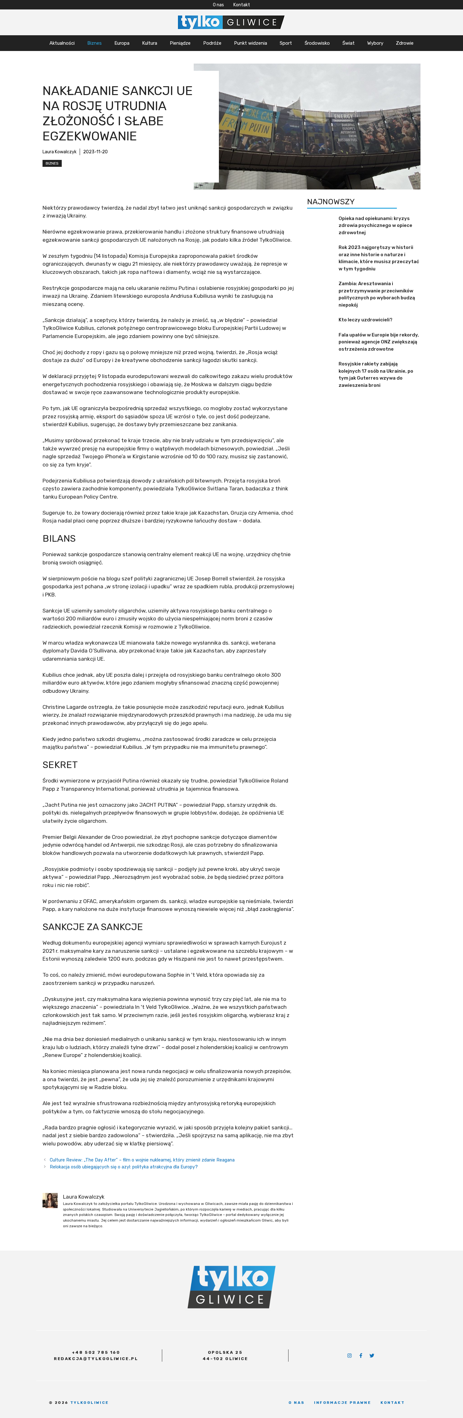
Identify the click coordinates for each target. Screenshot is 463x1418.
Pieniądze (180, 43)
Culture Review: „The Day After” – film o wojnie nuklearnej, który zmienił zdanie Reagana (142, 1160)
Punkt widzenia (250, 43)
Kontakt (241, 5)
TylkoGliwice (89, 1402)
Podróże (212, 43)
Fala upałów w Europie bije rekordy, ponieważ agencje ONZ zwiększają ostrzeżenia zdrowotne (379, 342)
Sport (286, 43)
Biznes (94, 43)
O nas (218, 5)
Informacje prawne (342, 1402)
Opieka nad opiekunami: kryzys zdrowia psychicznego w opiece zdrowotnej (375, 225)
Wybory (375, 43)
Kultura (149, 43)
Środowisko (317, 43)
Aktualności (62, 43)
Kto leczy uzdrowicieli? (365, 320)
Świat (348, 43)
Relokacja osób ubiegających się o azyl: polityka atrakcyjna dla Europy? (124, 1167)
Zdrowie (405, 43)
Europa (121, 43)
